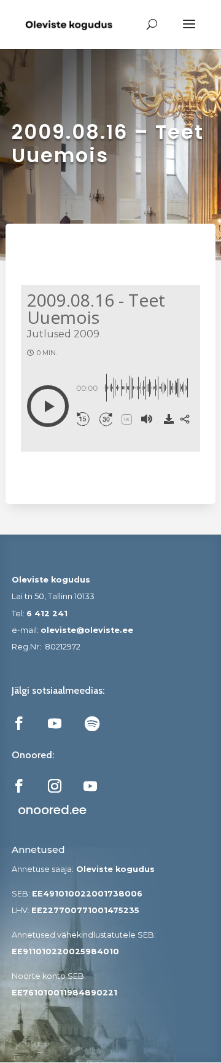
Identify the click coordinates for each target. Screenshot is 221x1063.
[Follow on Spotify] (92, 723)
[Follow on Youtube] (54, 723)
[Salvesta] (169, 419)
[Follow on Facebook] (19, 723)
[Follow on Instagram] (54, 785)
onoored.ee (52, 809)
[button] (48, 406)
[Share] (185, 419)
